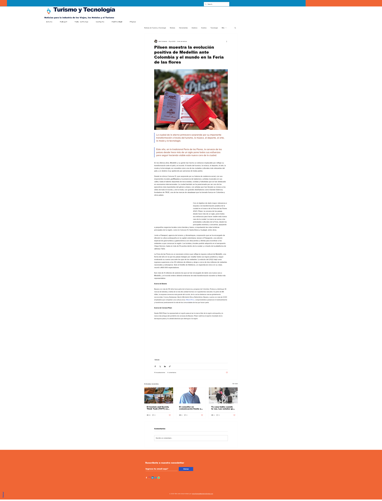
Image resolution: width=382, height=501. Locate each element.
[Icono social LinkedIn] (152, 478)
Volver (3, 495)
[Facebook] (146, 478)
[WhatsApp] (159, 478)
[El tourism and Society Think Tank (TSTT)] (158, 395)
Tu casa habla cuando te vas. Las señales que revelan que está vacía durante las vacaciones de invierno (222, 408)
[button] (235, 28)
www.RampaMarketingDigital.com (202, 493)
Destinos (194, 28)
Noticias (172, 28)
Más (223, 28)
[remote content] (171, 210)
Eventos (204, 28)
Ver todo (235, 383)
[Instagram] (149, 478)
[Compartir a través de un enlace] (170, 366)
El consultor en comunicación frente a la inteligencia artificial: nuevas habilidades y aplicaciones (190, 408)
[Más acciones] (226, 41)
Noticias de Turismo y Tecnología (155, 28)
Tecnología (214, 28)
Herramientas (183, 28)
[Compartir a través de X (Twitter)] (160, 366)
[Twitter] (155, 478)
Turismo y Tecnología (84, 9)
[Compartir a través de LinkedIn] (165, 366)
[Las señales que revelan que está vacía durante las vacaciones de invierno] (223, 395)
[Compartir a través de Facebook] (155, 366)
